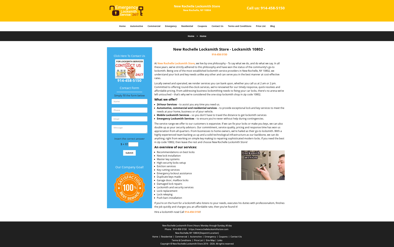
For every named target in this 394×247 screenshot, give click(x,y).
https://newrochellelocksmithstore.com (208, 229)
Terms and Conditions (239, 26)
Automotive (136, 26)
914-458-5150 (273, 7)
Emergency (171, 26)
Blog (272, 26)
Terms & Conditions (181, 240)
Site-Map (210, 240)
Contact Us (217, 26)
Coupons (202, 26)
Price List (261, 26)
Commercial (154, 26)
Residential (187, 26)
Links (219, 240)
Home (122, 26)
